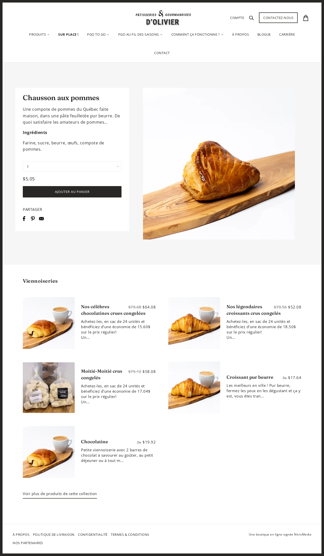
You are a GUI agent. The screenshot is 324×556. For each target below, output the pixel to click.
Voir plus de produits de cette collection (60, 493)
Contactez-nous (278, 17)
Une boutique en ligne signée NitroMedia (280, 534)
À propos (21, 534)
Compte (237, 17)
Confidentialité (93, 534)
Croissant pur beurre (250, 377)
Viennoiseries (40, 281)
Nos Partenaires (28, 543)
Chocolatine (94, 441)
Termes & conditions (130, 534)
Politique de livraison (54, 534)
